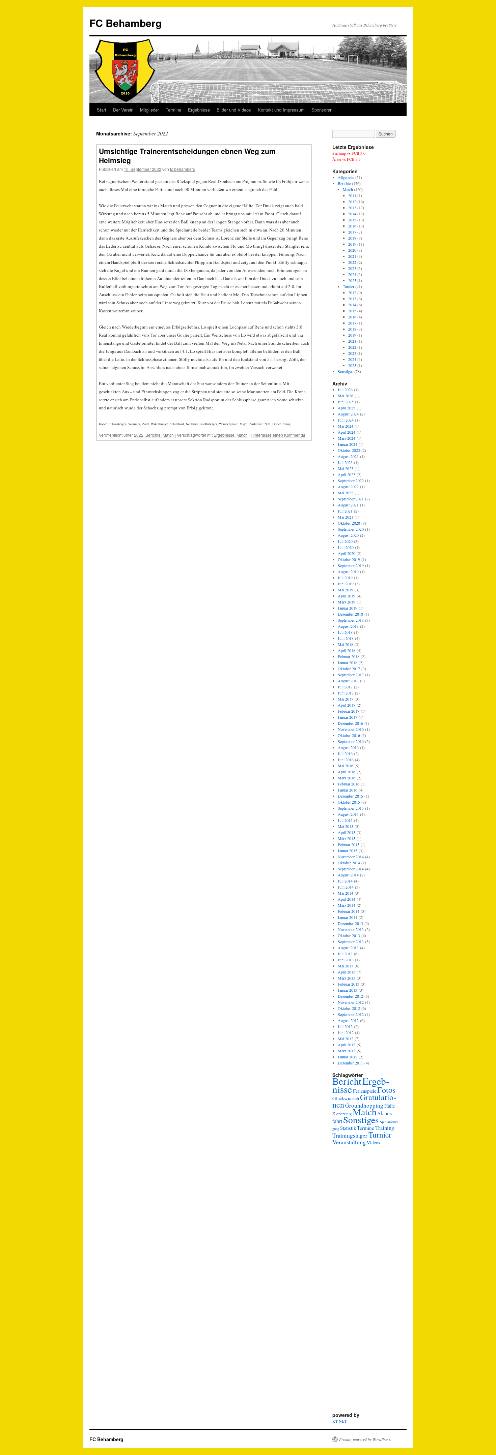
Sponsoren (321, 109)
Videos (373, 1143)
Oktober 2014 (349, 862)
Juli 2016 (345, 753)
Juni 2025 (346, 401)
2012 (352, 201)
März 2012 (346, 1050)
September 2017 (351, 674)
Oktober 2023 (349, 450)
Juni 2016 (346, 759)
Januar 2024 (347, 444)
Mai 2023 (345, 468)
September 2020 (351, 529)
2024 (352, 274)
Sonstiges (345, 371)
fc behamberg (182, 169)
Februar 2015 (348, 844)
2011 (352, 195)
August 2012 (348, 1020)
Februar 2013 (348, 984)
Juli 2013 (345, 953)
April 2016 (346, 771)
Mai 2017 (345, 699)
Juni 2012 (346, 1032)
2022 (138, 435)
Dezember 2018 (350, 614)
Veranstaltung (349, 1142)
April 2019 (346, 595)
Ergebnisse (199, 109)
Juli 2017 (345, 686)
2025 (352, 280)
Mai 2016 (345, 765)
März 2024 (346, 438)
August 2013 (348, 947)
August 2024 (348, 413)
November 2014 (351, 856)
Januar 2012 (347, 1056)
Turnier (348, 286)
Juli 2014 (345, 881)
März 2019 (346, 602)
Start (101, 109)
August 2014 (348, 874)
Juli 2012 (345, 1026)
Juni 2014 (346, 887)
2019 (352, 244)
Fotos (386, 1089)
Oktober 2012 (349, 1008)
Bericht (346, 1081)
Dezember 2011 (350, 1062)
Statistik (348, 1128)
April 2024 (346, 432)
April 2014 (346, 899)
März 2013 (346, 978)
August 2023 (348, 456)
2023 (352, 268)
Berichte (153, 435)
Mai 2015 (345, 826)
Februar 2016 (348, 783)
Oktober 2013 (349, 935)
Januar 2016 (347, 790)
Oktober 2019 (349, 559)
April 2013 (346, 971)
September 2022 (351, 480)
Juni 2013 (346, 959)
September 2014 (351, 868)
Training (384, 1128)
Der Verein (123, 109)
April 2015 (346, 832)
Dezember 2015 (350, 796)
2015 (352, 219)
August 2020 (348, 535)
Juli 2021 (345, 511)
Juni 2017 (346, 692)
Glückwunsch (345, 1098)
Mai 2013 (345, 965)
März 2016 (346, 777)
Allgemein (346, 177)
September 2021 (351, 498)
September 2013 (351, 941)
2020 (352, 250)
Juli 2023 (345, 462)
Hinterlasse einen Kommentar (278, 435)
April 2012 (346, 1044)
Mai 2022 (345, 492)
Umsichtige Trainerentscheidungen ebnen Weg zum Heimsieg (187, 155)
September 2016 (351, 741)
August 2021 (348, 504)
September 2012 (351, 1014)
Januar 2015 (347, 850)
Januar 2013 (347, 990)
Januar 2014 (347, 917)
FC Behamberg (125, 23)
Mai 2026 (345, 395)
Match (168, 435)
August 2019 (348, 571)
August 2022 (348, 486)
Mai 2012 (345, 1038)
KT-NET (339, 1421)
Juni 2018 (346, 638)
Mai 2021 (345, 517)
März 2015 (346, 838)
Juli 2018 (345, 632)
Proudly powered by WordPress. (365, 1439)
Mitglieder (149, 109)
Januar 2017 (347, 717)
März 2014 (346, 905)
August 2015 (348, 814)
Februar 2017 (348, 711)
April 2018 (346, 650)
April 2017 (346, 705)
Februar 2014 (348, 911)
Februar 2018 (348, 656)
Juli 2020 (345, 541)
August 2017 (348, 680)
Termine (173, 109)
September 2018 (351, 620)
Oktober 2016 (349, 735)
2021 (352, 256)
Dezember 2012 (350, 996)
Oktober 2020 (349, 523)
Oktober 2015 (349, 802)
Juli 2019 (345, 577)
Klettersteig (342, 1113)
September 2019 (351, 565)
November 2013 (351, 929)
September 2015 (351, 808)
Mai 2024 (345, 426)
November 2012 (351, 1002)
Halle (389, 1106)
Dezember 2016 (350, 723)
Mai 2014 (345, 893)
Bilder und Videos (234, 109)
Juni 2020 (346, 547)
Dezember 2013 (350, 923)
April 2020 (346, 553)
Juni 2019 (346, 583)
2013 (352, 207)
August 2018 (348, 626)
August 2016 (348, 747)
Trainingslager (349, 1135)
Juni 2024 (346, 420)
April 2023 (346, 474)
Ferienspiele (364, 1091)
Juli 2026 (345, 389)
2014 (352, 213)
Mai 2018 (345, 644)
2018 (352, 238)
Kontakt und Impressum (281, 109)
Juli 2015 (345, 820)
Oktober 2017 (349, 668)
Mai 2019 (345, 589)
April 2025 (346, 407)
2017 (352, 232)
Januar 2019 (347, 608)
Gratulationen (364, 1101)
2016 (352, 225)
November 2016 (351, 729)
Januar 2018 (347, 662)
